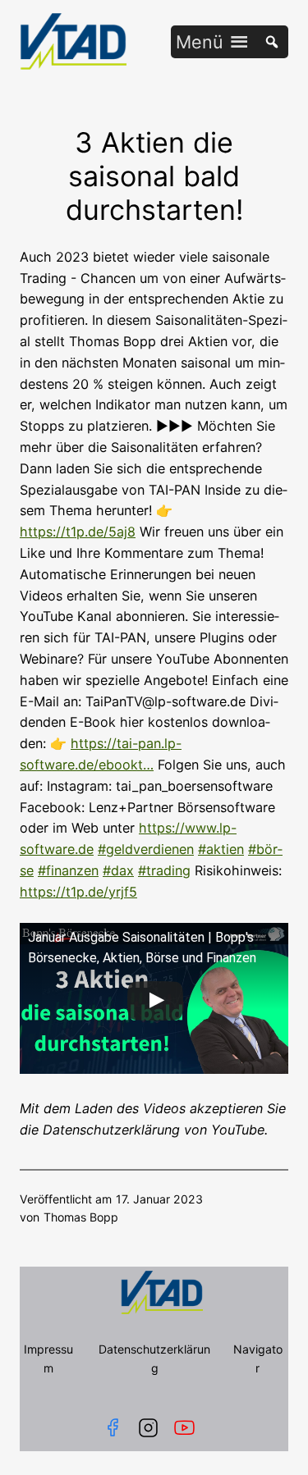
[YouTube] (188, 1427)
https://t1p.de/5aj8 (78, 531)
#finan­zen (68, 870)
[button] (199, 41)
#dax (118, 870)
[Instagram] (148, 1427)
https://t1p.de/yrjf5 (78, 892)
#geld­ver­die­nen (146, 849)
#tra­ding (164, 870)
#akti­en (221, 849)
